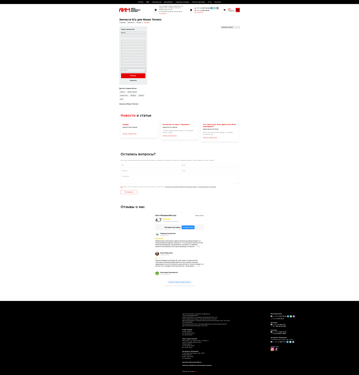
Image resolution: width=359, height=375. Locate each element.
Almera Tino (124, 95)
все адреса (162, 13)
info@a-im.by (275, 346)
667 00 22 (280, 332)
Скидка (125, 124)
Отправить (129, 192)
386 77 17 (280, 341)
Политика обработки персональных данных (197, 365)
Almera (122, 92)
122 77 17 (279, 324)
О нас (210, 2)
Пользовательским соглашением (207, 186)
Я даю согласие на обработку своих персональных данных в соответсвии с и (169, 186)
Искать (133, 75)
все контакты (199, 12)
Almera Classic (132, 92)
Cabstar (141, 95)
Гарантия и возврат (182, 2)
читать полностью (129, 134)
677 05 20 (203, 8)
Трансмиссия (156, 2)
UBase (196, 371)
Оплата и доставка (198, 2)
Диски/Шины (168, 2)
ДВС (147, 2)
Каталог (141, 2)
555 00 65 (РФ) (278, 326)
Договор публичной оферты (191, 362)
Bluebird (133, 95)
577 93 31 (202, 10)
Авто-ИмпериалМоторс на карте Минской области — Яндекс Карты (179, 285)
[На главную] (129, 10)
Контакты (218, 2)
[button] (121, 99)
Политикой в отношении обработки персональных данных (181, 186)
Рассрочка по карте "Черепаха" (176, 124)
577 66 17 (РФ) (278, 333)
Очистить (133, 80)
